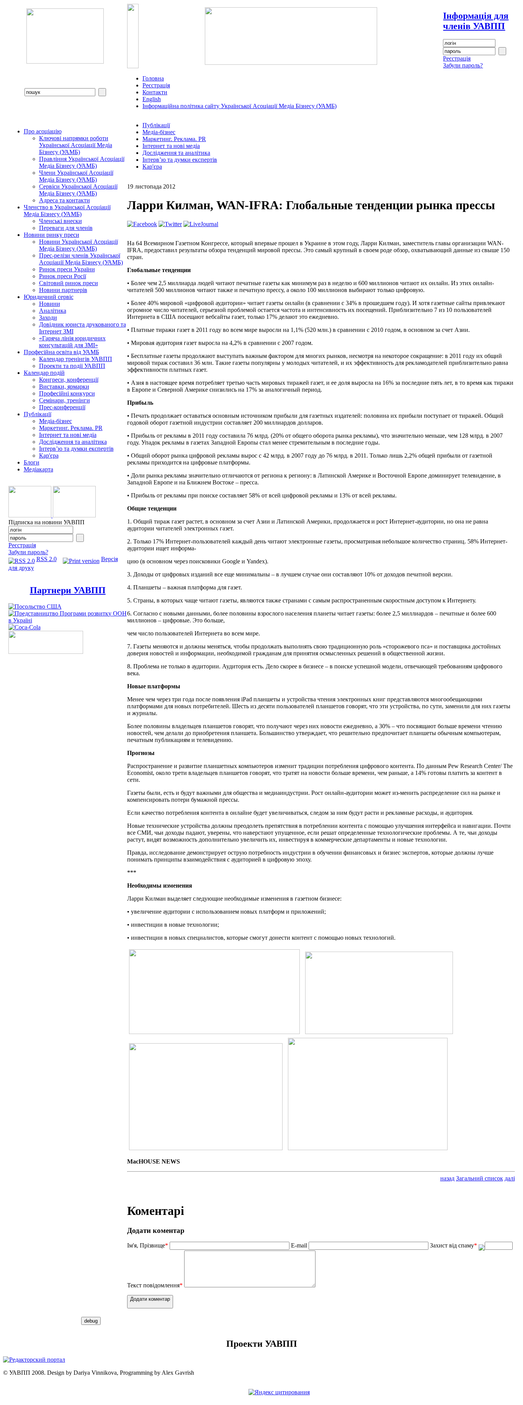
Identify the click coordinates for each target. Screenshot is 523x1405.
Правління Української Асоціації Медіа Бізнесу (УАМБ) (81, 162)
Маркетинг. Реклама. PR (71, 428)
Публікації (37, 414)
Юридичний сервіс (49, 297)
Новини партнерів (63, 290)
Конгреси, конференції (68, 379)
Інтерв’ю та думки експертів (76, 448)
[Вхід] (502, 51)
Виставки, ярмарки (64, 386)
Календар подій (44, 372)
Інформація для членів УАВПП (475, 21)
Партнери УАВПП (68, 590)
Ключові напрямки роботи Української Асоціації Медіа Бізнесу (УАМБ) (75, 145)
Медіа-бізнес (55, 421)
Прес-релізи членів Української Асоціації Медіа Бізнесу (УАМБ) (81, 259)
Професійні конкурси (67, 393)
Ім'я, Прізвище (147, 1245)
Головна (153, 78)
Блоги (31, 462)
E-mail (299, 1245)
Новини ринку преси (51, 234)
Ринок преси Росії (62, 276)
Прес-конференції (62, 407)
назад (447, 1178)
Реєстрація (457, 58)
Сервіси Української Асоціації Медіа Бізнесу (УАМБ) (78, 190)
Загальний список (479, 1178)
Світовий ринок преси (68, 283)
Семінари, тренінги (64, 400)
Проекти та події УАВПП (72, 366)
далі (510, 1178)
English (151, 99)
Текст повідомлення (155, 1285)
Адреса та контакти (64, 200)
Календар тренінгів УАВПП (75, 359)
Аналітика (52, 310)
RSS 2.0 (46, 559)
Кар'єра (49, 455)
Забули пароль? (463, 65)
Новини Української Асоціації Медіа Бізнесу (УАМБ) (78, 245)
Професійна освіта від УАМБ (61, 352)
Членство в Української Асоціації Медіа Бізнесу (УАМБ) (67, 210)
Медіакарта (38, 469)
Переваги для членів (66, 228)
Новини (49, 303)
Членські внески (60, 221)
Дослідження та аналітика (73, 441)
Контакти (154, 92)
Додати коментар (150, 1299)
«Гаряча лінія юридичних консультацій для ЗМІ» (72, 341)
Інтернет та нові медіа (67, 435)
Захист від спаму (453, 1245)
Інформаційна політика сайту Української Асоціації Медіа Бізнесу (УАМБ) (239, 106)
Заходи (48, 317)
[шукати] (102, 92)
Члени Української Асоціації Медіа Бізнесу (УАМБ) (76, 176)
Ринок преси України (67, 269)
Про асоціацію (43, 131)
